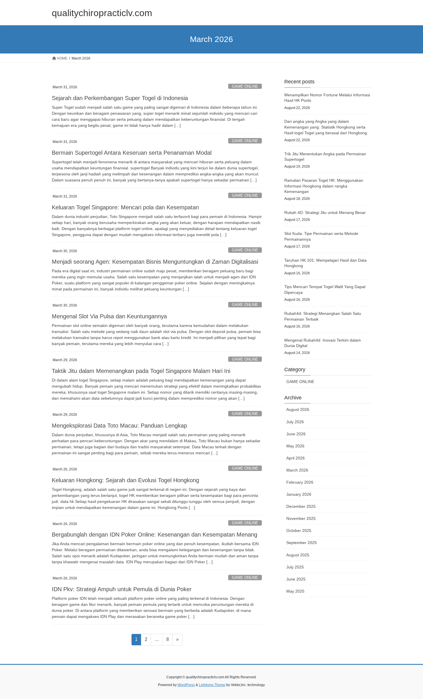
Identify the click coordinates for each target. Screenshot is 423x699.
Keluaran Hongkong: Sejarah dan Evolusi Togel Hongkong (125, 480)
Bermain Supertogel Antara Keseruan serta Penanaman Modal (132, 153)
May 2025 (295, 591)
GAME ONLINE (245, 86)
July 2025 (295, 567)
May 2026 (295, 446)
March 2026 (297, 470)
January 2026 (298, 494)
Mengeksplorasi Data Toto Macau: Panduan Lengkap (119, 425)
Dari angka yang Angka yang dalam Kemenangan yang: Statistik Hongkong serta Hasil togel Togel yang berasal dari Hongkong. (326, 127)
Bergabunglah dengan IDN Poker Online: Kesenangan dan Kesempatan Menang (154, 534)
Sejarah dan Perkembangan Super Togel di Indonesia (120, 98)
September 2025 (301, 542)
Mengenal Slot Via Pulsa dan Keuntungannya (109, 316)
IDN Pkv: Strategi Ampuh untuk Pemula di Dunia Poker (122, 589)
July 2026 (295, 422)
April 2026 (295, 458)
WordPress (186, 685)
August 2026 (297, 409)
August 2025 (297, 555)
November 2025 (301, 518)
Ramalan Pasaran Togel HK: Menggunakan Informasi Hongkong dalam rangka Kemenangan (323, 186)
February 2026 (299, 482)
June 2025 (296, 579)
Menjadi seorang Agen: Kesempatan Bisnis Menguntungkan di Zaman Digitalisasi (155, 261)
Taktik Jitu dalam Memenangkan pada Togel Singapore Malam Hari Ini (141, 371)
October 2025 (298, 530)
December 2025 (301, 506)
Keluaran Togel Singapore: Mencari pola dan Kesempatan (125, 207)
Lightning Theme (212, 685)
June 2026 (296, 434)
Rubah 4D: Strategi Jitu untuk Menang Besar (325, 212)
